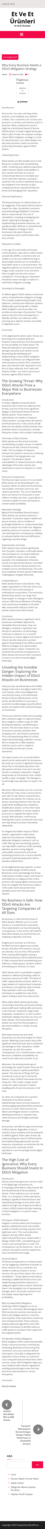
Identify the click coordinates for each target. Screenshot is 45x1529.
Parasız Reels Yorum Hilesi (25, 1478)
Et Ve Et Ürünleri (22, 17)
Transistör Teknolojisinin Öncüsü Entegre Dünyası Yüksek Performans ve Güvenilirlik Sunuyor (23, 1435)
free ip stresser (9, 1386)
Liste (13, 1474)
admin (4, 74)
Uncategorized (10, 57)
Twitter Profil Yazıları (22, 1494)
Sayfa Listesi (17, 1483)
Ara (9, 1456)
